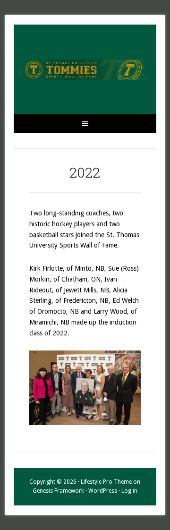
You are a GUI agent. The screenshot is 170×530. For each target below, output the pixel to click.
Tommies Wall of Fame (85, 69)
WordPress (102, 490)
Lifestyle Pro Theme (106, 482)
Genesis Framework (58, 490)
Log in (129, 490)
